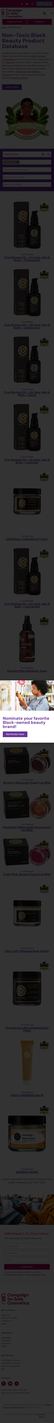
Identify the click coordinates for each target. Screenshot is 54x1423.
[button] (50, 684)
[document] (27, 711)
